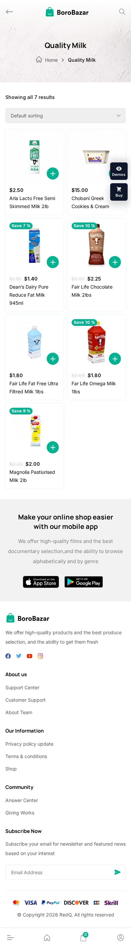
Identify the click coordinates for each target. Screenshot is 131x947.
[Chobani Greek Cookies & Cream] (97, 157)
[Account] (120, 937)
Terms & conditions (26, 756)
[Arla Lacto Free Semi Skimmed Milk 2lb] (34, 157)
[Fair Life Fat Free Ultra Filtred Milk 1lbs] (34, 342)
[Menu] (10, 937)
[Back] (9, 11)
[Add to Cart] (53, 173)
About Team (18, 712)
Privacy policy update (29, 744)
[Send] (118, 872)
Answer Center (21, 800)
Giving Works (19, 812)
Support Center (22, 687)
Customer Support (25, 700)
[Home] (47, 937)
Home (51, 60)
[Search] (122, 11)
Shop (11, 768)
